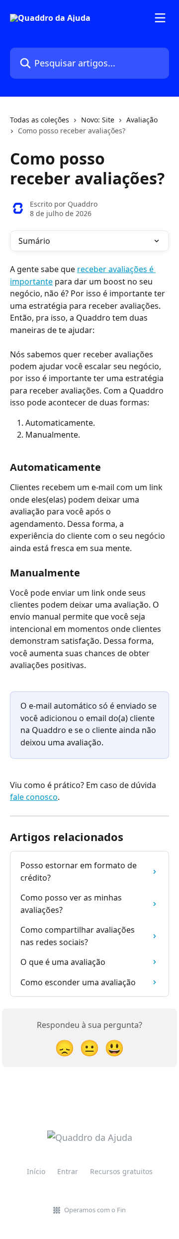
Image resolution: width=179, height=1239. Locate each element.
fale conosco (34, 796)
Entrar (67, 1171)
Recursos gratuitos (121, 1171)
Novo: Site (97, 119)
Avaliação (142, 119)
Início (36, 1171)
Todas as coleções (39, 119)
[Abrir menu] (160, 18)
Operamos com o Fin (95, 1209)
